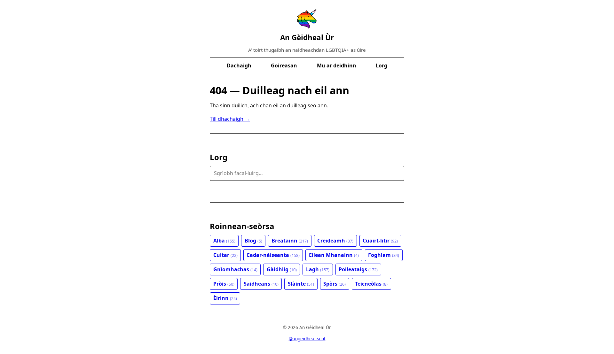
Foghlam (383, 254)
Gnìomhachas (235, 269)
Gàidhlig (282, 269)
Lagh (317, 269)
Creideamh (335, 240)
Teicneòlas (371, 283)
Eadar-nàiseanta (273, 254)
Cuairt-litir (380, 240)
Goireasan (284, 65)
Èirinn (225, 298)
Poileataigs (358, 269)
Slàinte (301, 283)
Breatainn (290, 240)
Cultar (225, 254)
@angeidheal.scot (307, 338)
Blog (253, 240)
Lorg (381, 65)
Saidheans (261, 283)
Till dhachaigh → (230, 118)
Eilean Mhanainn (334, 254)
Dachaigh (239, 65)
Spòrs (334, 283)
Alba (224, 240)
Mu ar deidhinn (336, 65)
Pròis (223, 283)
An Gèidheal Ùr (307, 37)
